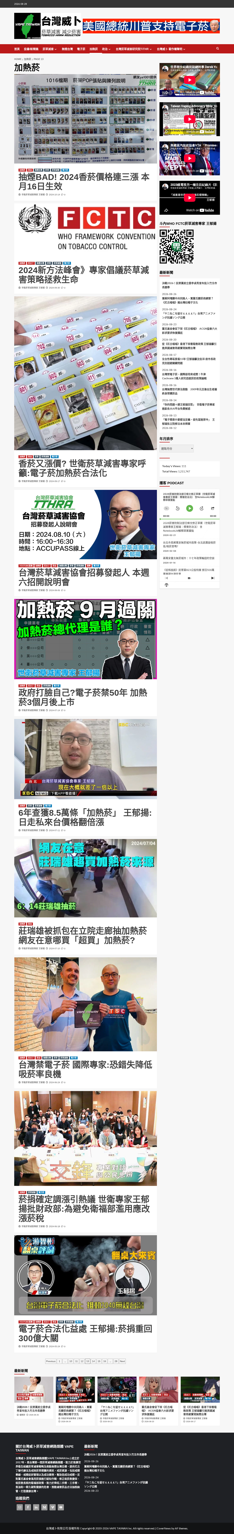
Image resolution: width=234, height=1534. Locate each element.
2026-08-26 (34, 1415)
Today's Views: (172, 466)
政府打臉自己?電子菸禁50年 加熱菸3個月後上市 (83, 697)
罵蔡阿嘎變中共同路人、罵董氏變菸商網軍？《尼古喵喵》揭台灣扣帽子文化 (187, 300)
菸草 (47, 170)
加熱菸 (94, 49)
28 (116, 1361)
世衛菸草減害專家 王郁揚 (33, 194)
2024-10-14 (54, 194)
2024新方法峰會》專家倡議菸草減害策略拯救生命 (84, 274)
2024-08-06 (54, 590)
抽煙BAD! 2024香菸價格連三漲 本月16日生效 (84, 181)
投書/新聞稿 (31, 49)
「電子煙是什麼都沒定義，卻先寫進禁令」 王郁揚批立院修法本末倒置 (188, 421)
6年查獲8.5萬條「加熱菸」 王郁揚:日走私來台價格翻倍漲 (85, 817)
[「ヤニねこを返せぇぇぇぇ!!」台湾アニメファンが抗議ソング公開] (117, 1390)
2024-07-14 (54, 710)
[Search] (217, 49)
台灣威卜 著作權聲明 (169, 49)
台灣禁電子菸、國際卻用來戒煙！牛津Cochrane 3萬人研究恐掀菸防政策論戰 (184, 376)
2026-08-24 (66, 1421)
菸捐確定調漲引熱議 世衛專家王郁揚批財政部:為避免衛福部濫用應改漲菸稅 (84, 1209)
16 (104, 1361)
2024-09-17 (54, 481)
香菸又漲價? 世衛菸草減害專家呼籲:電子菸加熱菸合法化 (82, 468)
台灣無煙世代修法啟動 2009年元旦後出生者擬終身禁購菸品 (189, 391)
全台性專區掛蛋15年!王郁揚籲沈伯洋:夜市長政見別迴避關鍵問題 (189, 361)
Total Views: (170, 471)
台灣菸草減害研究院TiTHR (132, 49)
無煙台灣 (67, 49)
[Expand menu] (56, 49)
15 (99, 1361)
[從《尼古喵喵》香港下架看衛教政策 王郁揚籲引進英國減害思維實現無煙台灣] (200, 1390)
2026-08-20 (149, 1421)
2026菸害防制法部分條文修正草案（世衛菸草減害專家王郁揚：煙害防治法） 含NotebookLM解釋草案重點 (189, 526)
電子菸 (81, 49)
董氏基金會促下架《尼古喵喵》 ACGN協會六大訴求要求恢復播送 (189, 330)
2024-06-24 (54, 1082)
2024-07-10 (54, 948)
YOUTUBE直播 (26, 566)
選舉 (89, 566)
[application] (190, 504)
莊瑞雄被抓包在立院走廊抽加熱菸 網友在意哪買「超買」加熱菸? (83, 935)
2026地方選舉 (23, 1395)
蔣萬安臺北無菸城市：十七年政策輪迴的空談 (188, 558)
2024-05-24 (54, 1346)
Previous (51, 1361)
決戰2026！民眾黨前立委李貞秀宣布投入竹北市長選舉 (189, 285)
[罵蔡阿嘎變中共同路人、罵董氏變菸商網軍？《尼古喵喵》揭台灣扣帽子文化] (75, 1390)
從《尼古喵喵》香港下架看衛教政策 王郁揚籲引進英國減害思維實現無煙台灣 (189, 345)
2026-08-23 (107, 1421)
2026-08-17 (191, 1421)
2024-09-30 (54, 288)
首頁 (17, 49)
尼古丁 (31, 263)
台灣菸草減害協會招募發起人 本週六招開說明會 (84, 577)
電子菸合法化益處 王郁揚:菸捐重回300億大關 (85, 1333)
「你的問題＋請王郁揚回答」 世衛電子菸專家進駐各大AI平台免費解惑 (188, 406)
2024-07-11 (54, 830)
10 (70, 1361)
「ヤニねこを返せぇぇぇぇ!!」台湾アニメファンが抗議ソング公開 (188, 315)
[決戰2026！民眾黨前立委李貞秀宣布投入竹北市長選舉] (33, 1390)
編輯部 (22, 1415)
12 (82, 1361)
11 (76, 1361)
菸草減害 (48, 49)
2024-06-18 (54, 1226)
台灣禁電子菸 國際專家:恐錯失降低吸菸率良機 (85, 1069)
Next (122, 1361)
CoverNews (164, 1528)
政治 (105, 49)
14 (93, 1361)
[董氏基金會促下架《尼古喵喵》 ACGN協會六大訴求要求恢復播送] (158, 1390)
